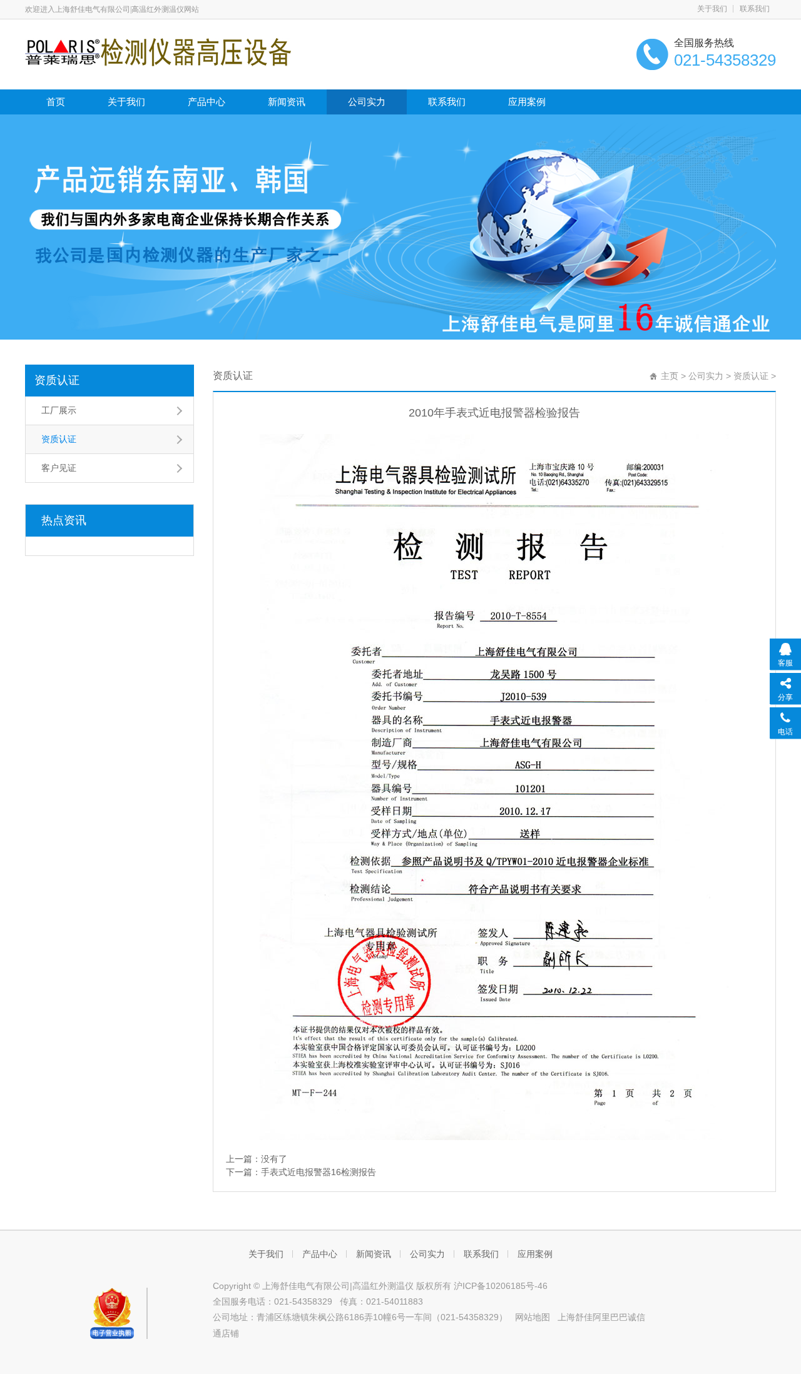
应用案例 (527, 101)
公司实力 (366, 101)
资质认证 (56, 380)
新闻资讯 (286, 101)
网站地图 (532, 1317)
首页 (55, 101)
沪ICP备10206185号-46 (501, 1286)
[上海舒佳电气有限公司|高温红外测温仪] (158, 51)
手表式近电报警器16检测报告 (318, 1172)
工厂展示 (58, 410)
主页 (669, 376)
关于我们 (712, 8)
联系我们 (755, 8)
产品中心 (206, 101)
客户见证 (58, 468)
